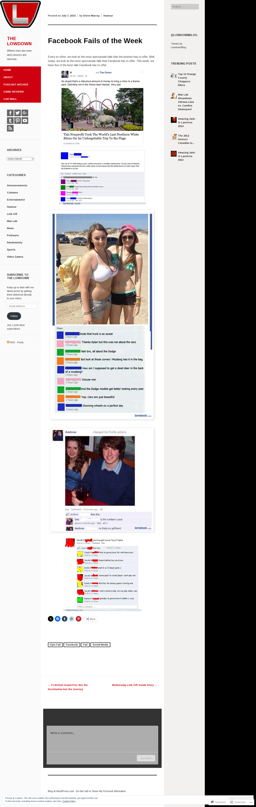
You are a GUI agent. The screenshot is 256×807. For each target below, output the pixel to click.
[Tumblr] (10, 120)
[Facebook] (10, 113)
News (10, 228)
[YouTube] (25, 120)
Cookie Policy (68, 801)
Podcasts (13, 235)
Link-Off (12, 214)
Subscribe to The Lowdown (18, 276)
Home (7, 70)
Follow (14, 316)
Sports (11, 249)
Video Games (15, 256)
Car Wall (10, 99)
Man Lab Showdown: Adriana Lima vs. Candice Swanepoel (186, 102)
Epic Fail (55, 644)
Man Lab (12, 221)
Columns (12, 192)
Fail (85, 644)
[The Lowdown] (20, 27)
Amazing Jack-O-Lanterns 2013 (187, 156)
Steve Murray (91, 15)
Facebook (72, 644)
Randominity (14, 242)
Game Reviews (13, 91)
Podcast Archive (15, 84)
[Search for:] (185, 6)
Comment (146, 758)
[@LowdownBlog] (17, 113)
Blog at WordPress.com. (61, 791)
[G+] (25, 113)
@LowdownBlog (184, 35)
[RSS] (10, 128)
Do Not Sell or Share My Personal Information (101, 791)
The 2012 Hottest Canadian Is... (186, 139)
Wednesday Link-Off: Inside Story (134, 685)
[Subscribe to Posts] (8, 342)
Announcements (17, 185)
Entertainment (16, 199)
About (8, 77)
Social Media (100, 644)
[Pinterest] (17, 120)
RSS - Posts (17, 342)
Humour (12, 206)
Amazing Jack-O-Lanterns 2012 (187, 122)
